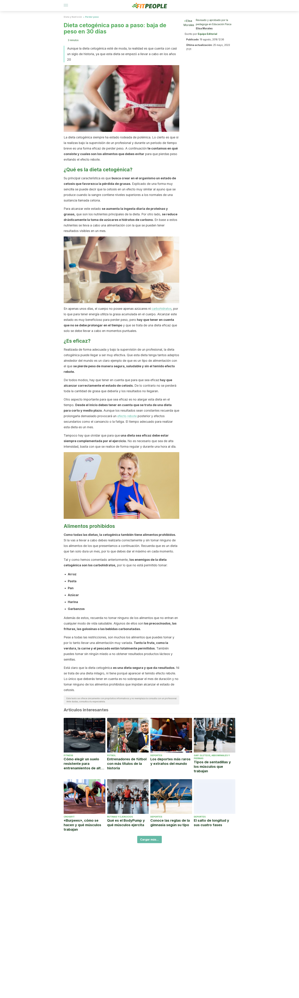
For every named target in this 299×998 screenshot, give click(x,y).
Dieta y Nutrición (73, 17)
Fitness (68, 755)
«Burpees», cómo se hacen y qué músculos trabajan (82, 825)
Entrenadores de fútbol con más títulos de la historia (127, 763)
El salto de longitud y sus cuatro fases (211, 822)
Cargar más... (149, 839)
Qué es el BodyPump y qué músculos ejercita (126, 822)
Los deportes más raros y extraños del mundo (170, 761)
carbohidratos (161, 308)
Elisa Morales (204, 28)
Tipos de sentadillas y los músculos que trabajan (212, 766)
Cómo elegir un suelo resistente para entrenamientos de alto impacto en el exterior (83, 763)
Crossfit (69, 816)
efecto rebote (127, 416)
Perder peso (92, 17)
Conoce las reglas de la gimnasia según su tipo (170, 822)
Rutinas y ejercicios (120, 816)
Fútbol (111, 755)
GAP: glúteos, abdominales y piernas (212, 757)
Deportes (156, 755)
